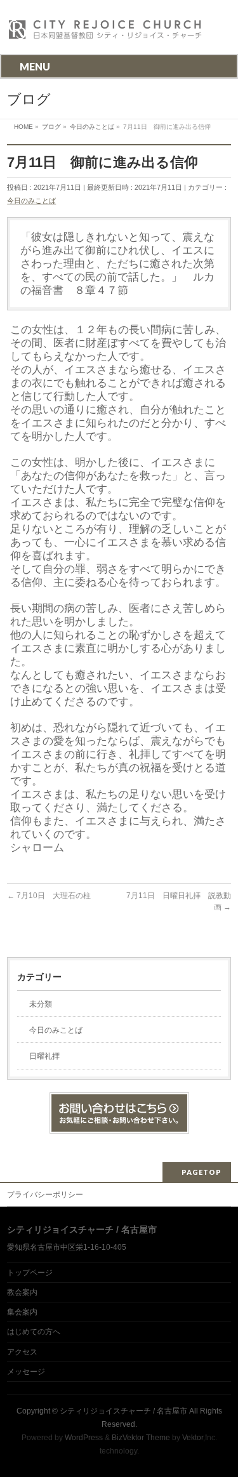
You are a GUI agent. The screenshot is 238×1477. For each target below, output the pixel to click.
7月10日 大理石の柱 (49, 895)
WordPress (84, 1437)
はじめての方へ (33, 1331)
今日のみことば (31, 200)
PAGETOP (201, 1172)
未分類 (40, 1004)
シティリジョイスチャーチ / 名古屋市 (123, 1411)
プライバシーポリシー (45, 1194)
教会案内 (22, 1292)
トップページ (30, 1272)
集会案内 (22, 1312)
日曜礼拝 (44, 1056)
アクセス (22, 1352)
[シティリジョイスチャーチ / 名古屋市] (105, 33)
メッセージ (26, 1371)
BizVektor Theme (141, 1437)
